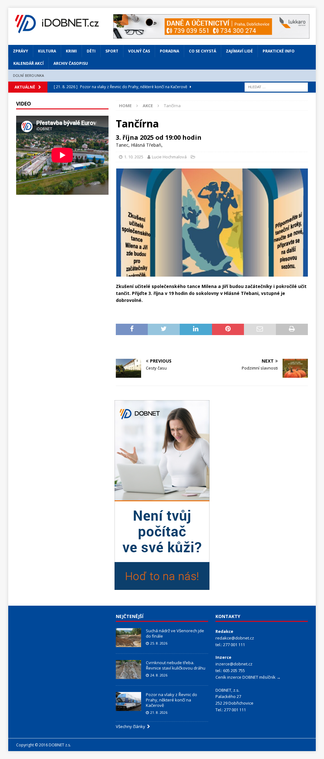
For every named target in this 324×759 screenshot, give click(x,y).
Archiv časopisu (70, 63)
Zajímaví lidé (239, 51)
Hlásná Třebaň (146, 145)
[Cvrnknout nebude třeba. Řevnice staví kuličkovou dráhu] (128, 669)
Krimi (71, 51)
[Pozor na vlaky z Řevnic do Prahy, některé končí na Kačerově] (128, 701)
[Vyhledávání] (276, 86)
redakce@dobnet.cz (234, 638)
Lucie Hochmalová (169, 157)
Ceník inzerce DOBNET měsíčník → (248, 677)
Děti (91, 51)
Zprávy (20, 51)
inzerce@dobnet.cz (233, 664)
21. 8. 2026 (158, 712)
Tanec (122, 145)
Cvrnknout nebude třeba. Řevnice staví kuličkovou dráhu (176, 665)
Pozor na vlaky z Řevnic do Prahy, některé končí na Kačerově (171, 700)
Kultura (47, 51)
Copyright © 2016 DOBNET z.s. (43, 745)
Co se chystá (202, 51)
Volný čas (139, 51)
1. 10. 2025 (133, 157)
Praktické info (279, 51)
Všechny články (131, 726)
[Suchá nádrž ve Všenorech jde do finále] (128, 637)
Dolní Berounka (28, 75)
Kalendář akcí (28, 63)
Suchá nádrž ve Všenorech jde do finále (175, 633)
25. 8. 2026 (158, 643)
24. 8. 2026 (158, 675)
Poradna (169, 51)
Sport (111, 51)
